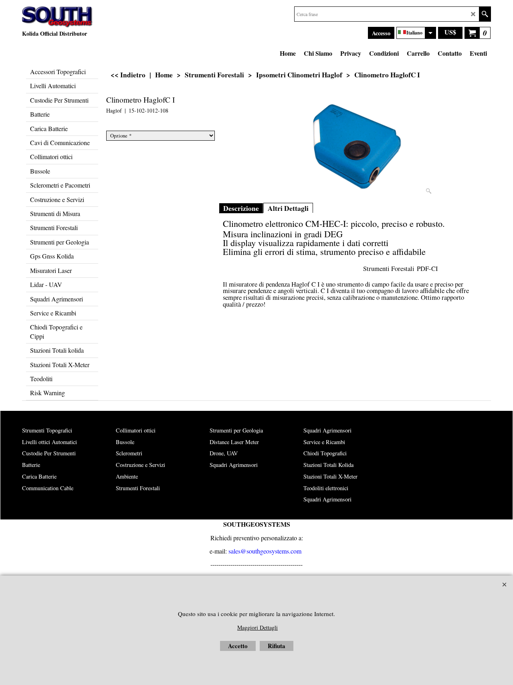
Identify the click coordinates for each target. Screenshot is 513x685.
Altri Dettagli (288, 208)
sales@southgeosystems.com (264, 551)
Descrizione (241, 208)
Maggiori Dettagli (257, 627)
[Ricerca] (485, 14)
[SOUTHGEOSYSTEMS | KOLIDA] (57, 17)
